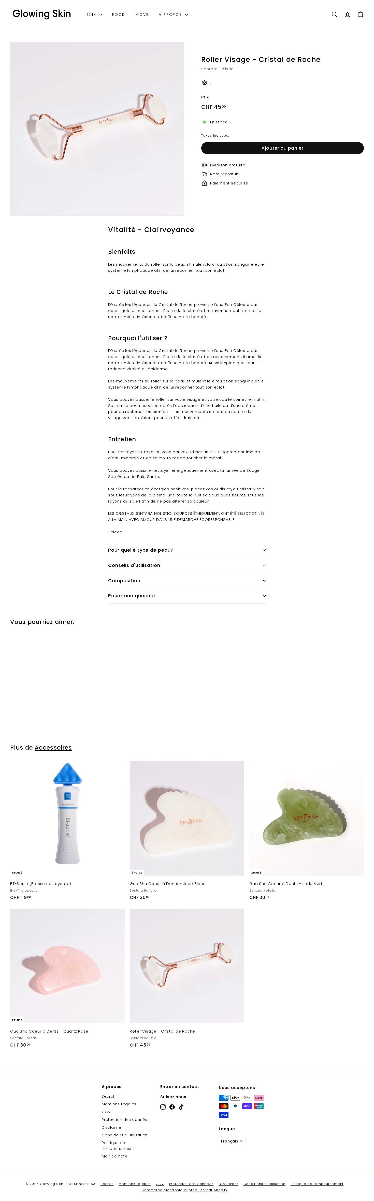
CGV (106, 1111)
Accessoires (53, 748)
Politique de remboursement (118, 1145)
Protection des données (126, 1119)
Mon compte (114, 1156)
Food (118, 14)
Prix (205, 97)
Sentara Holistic (217, 68)
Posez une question (132, 595)
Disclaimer (112, 1127)
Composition (124, 580)
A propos (171, 14)
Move (142, 14)
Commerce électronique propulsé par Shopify (184, 1190)
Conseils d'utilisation (134, 565)
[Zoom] (97, 129)
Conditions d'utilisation (125, 1135)
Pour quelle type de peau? (141, 550)
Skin (92, 14)
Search (109, 1096)
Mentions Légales (119, 1104)
